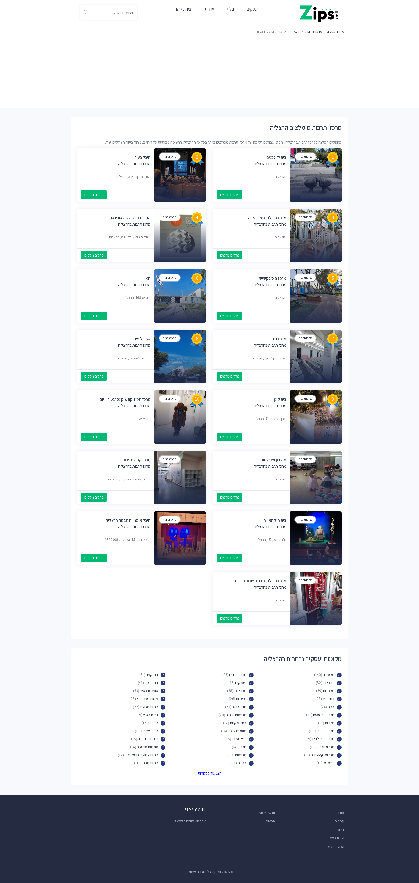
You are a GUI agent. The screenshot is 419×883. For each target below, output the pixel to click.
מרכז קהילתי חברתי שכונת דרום (260, 581)
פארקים (240, 682)
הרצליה (295, 31)
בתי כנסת (151, 682)
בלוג (230, 9)
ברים (331, 706)
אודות (209, 9)
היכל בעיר (143, 157)
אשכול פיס (142, 339)
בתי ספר (328, 698)
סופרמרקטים (149, 690)
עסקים (252, 9)
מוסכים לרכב (237, 730)
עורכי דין (328, 682)
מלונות (329, 722)
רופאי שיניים (149, 730)
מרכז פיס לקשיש (272, 278)
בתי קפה (152, 674)
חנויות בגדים (237, 674)
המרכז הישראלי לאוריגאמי (129, 218)
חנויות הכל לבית (323, 738)
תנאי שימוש (266, 812)
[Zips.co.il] (319, 13)
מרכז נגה (279, 339)
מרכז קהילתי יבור (137, 460)
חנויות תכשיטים (323, 714)
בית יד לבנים (276, 157)
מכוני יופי (240, 690)
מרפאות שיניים (236, 714)
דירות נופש (150, 714)
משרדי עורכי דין (147, 698)
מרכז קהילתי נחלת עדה (267, 218)
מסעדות (328, 674)
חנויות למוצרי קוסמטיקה (141, 755)
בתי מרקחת (238, 722)
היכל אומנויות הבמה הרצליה (128, 520)
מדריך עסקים (335, 31)
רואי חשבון (239, 738)
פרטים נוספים (229, 194)
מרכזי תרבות (313, 31)
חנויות (242, 747)
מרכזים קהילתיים (322, 755)
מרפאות (240, 755)
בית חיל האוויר (275, 520)
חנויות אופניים (324, 730)
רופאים (153, 722)
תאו (148, 278)
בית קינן (280, 399)
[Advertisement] (209, 71)
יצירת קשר (183, 9)
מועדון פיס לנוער (273, 460)
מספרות (328, 690)
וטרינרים (328, 763)
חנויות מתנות (149, 763)
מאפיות (241, 698)
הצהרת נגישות (334, 846)
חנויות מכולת (149, 706)
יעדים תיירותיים (148, 738)
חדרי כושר (239, 706)
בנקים (242, 763)
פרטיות (270, 821)
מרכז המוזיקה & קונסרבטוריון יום (125, 399)
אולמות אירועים (147, 747)
